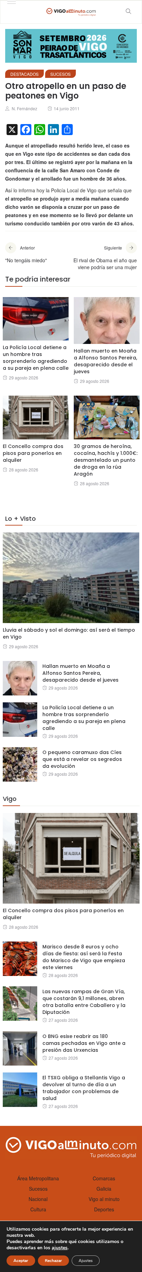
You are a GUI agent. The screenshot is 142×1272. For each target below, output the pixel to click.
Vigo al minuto (104, 1198)
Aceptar (20, 1260)
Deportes (104, 1209)
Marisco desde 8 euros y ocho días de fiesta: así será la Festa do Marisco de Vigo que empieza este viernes (83, 957)
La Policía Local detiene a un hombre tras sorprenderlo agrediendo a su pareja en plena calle (36, 358)
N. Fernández (24, 108)
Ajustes (86, 1260)
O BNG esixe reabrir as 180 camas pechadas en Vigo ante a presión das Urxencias (83, 1043)
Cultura (38, 1209)
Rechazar (53, 1260)
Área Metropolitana (38, 1178)
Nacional (38, 1198)
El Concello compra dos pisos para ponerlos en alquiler (33, 453)
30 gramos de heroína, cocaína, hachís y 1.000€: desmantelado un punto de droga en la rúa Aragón (106, 460)
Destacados (24, 74)
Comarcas (104, 1178)
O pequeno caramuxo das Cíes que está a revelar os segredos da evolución (82, 759)
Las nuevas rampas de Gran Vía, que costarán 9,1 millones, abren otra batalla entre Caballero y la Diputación (83, 1002)
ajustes (60, 1248)
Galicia (104, 1188)
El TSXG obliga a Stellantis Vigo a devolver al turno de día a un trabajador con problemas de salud (83, 1088)
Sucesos (60, 74)
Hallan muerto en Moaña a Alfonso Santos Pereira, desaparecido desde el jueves (105, 361)
